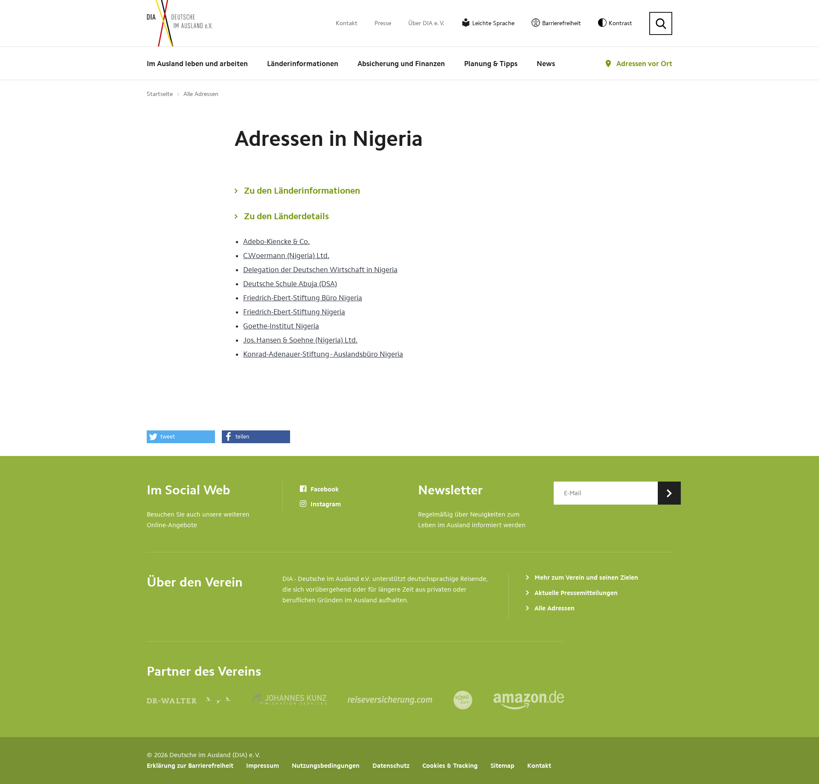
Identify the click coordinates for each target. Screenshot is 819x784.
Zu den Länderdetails (286, 216)
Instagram (325, 504)
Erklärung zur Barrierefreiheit (190, 765)
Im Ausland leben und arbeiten (197, 63)
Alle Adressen (200, 94)
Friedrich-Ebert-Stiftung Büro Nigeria (302, 297)
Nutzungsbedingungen (326, 765)
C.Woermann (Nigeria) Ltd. (286, 255)
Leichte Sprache (493, 23)
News (546, 63)
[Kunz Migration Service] (300, 700)
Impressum (262, 765)
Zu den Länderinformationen (302, 190)
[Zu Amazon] (529, 700)
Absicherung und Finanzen (401, 63)
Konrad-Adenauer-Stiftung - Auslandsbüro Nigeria (323, 354)
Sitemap (502, 765)
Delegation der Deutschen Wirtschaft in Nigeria (320, 269)
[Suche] (660, 23)
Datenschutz (391, 765)
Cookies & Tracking (450, 765)
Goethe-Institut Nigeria (281, 326)
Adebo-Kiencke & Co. (276, 241)
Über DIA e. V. (426, 23)
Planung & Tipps (490, 63)
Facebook (324, 489)
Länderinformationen (302, 63)
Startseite (160, 94)
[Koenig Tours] (473, 700)
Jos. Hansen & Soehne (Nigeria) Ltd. (300, 340)
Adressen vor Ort (644, 63)
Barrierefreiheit (561, 23)
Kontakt (346, 23)
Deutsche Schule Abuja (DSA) (290, 283)
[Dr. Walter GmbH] (200, 700)
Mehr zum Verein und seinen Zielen (586, 577)
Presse (383, 23)
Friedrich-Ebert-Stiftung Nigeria (294, 312)
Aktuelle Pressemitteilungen (576, 593)
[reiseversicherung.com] (400, 700)
